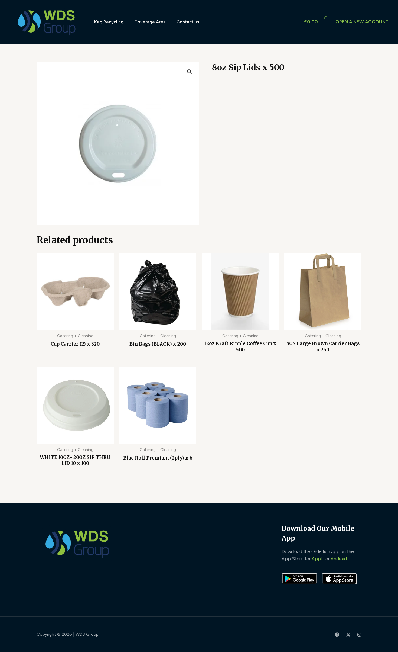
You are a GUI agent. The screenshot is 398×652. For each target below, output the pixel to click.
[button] (189, 72)
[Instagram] (359, 634)
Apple (318, 558)
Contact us (188, 21)
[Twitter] (348, 634)
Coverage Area (150, 21)
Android (339, 558)
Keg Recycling (108, 21)
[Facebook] (337, 634)
